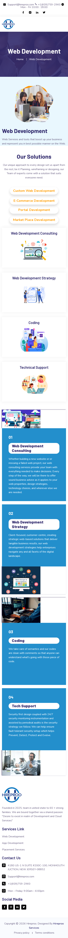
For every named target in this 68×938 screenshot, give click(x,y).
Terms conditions (44, 933)
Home (20, 59)
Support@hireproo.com (21, 4)
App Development (12, 843)
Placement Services (13, 849)
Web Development (13, 836)
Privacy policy (21, 933)
